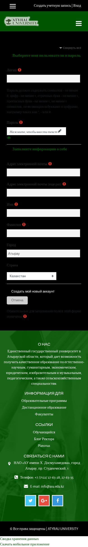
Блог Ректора (44, 439)
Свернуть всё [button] (72, 48)
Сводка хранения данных (19, 538)
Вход (77, 5)
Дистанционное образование (44, 407)
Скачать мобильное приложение (24, 544)
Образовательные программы (44, 400)
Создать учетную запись (52, 5)
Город (11, 245)
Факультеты (44, 414)
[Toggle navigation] (79, 21)
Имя (10, 204)
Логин (12, 70)
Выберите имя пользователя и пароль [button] (46, 55)
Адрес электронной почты (27, 164)
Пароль (12, 122)
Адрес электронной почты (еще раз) (34, 184)
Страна (12, 265)
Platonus (44, 445)
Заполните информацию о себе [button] (39, 148)
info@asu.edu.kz (52, 486)
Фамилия (14, 224)
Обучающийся (44, 432)
